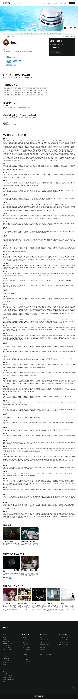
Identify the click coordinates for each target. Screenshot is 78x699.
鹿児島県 (38, 94)
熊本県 (27, 94)
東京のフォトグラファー (26, 637)
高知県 (12, 94)
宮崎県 (34, 94)
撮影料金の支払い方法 (11, 64)
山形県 (23, 88)
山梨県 (28, 90)
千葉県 (45, 88)
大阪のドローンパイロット (64, 639)
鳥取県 (28, 92)
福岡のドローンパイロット (64, 644)
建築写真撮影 (24, 652)
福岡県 (16, 94)
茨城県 (30, 88)
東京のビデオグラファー (45, 637)
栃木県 (34, 88)
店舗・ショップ (13, 107)
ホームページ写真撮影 (26, 647)
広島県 (39, 92)
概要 (8, 56)
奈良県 (19, 92)
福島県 (27, 88)
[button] (50, 3)
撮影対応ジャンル (10, 59)
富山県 (16, 90)
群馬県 (38, 88)
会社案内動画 (43, 647)
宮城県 (16, 88)
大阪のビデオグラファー (45, 639)
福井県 (24, 90)
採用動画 (42, 649)
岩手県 (12, 88)
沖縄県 (42, 94)
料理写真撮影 (24, 654)
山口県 (42, 92)
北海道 (5, 88)
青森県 (8, 88)
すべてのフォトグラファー (27, 659)
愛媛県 (8, 94)
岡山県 (35, 92)
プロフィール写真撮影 (26, 649)
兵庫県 (16, 92)
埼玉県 (41, 88)
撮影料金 (5, 664)
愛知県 (42, 90)
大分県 (30, 94)
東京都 (5, 90)
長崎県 (23, 94)
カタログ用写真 (6, 107)
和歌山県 (23, 92)
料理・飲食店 (19, 107)
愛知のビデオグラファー (45, 642)
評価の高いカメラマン (11, 65)
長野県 (31, 90)
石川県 (20, 90)
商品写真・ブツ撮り (26, 107)
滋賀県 (5, 92)
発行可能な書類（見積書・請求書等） (14, 60)
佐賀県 (19, 94)
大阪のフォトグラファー (26, 639)
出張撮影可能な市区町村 (12, 61)
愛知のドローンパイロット (64, 642)
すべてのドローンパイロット (64, 647)
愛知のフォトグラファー (26, 642)
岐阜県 (35, 90)
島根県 (31, 92)
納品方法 (9, 62)
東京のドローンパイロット (64, 637)
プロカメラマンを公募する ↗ (17, 3)
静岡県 (39, 90)
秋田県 (19, 88)
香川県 (5, 94)
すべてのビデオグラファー (45, 654)
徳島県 (46, 92)
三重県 (46, 90)
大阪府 (12, 92)
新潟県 (13, 90)
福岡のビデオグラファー (45, 644)
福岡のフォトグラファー (26, 644)
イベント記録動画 (43, 652)
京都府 (8, 92)
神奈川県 (8, 90)
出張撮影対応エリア (11, 57)
